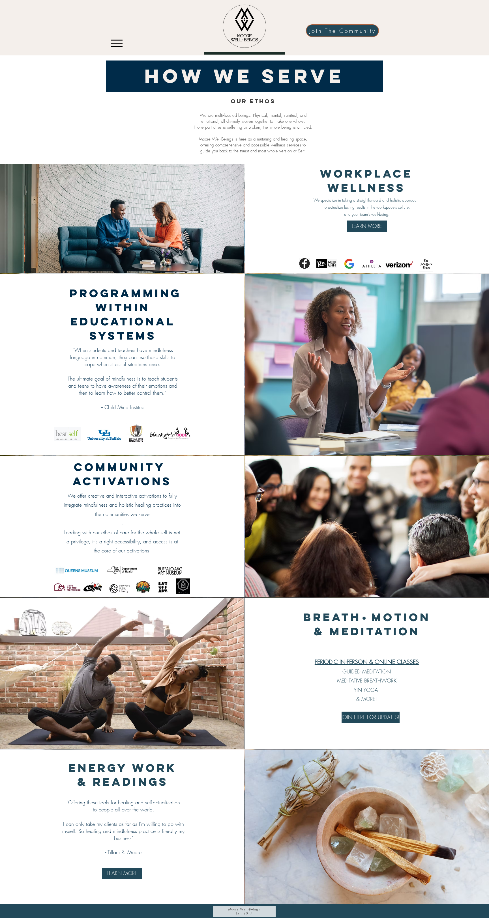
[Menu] (116, 43)
